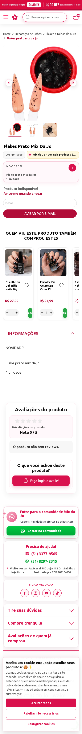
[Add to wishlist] (27, 288)
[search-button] (28, 17)
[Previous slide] (8, 82)
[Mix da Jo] (15, 17)
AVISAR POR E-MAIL (40, 214)
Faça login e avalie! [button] (44, 481)
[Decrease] (7, 312)
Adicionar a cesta (30, 313)
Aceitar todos (41, 703)
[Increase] (16, 312)
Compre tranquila (25, 623)
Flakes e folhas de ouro (61, 34)
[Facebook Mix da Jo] (24, 593)
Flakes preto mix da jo (22, 38)
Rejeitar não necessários (41, 713)
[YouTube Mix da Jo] (46, 593)
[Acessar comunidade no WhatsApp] (41, 530)
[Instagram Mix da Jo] (35, 593)
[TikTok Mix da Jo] (57, 593)
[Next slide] (73, 82)
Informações (23, 333)
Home (7, 34)
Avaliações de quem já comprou (30, 638)
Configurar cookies (41, 724)
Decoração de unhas (28, 34)
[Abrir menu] (6, 17)
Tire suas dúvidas (25, 610)
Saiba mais (72, 167)
